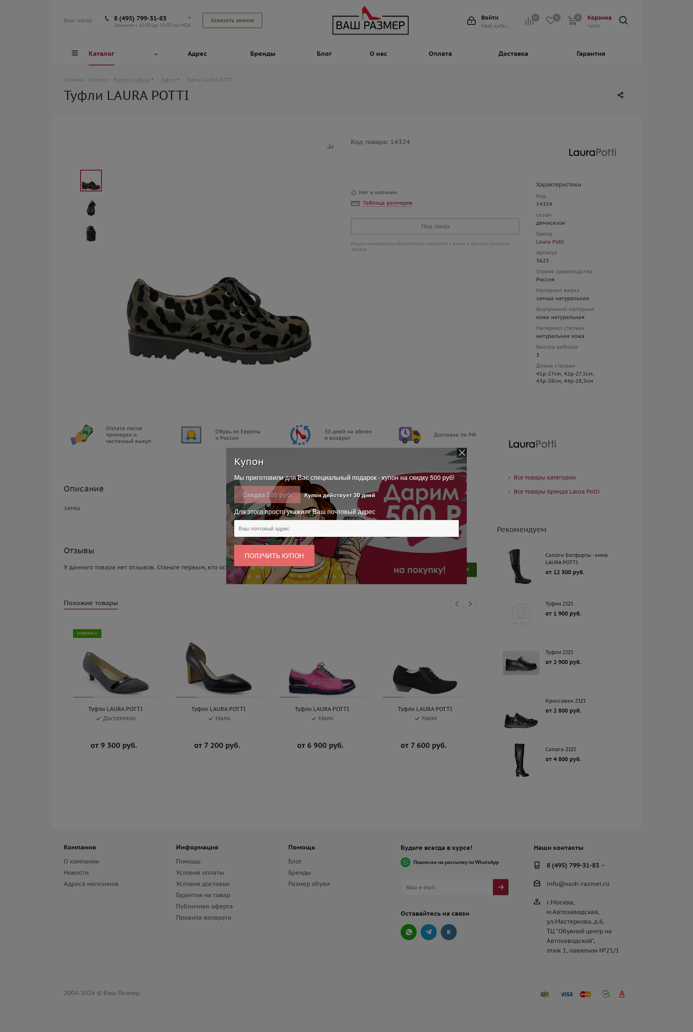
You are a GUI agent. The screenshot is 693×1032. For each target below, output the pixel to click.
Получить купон (274, 555)
